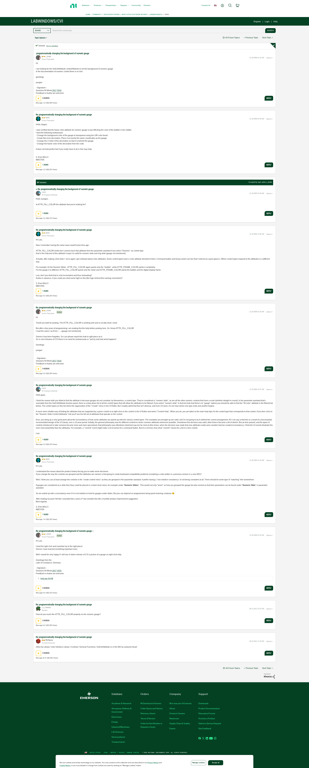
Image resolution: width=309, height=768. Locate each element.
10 (43, 658)
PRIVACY (122, 752)
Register (257, 22)
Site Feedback (204, 728)
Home (88, 14)
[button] (38, 98)
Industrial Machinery (121, 726)
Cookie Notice (65, 765)
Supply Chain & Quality (179, 723)
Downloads (203, 703)
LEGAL (106, 752)
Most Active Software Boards (134, 14)
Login (267, 22)
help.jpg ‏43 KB (46, 579)
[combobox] (157, 30)
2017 (54, 90)
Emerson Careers (177, 713)
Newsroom (174, 718)
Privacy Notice (152, 762)
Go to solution (52, 46)
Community (97, 14)
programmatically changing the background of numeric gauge (62, 53)
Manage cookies (133, 752)
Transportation (118, 741)
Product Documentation (209, 708)
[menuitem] (86, 6)
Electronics (117, 716)
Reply (268, 98)
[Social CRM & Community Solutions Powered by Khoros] (269, 676)
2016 (59, 90)
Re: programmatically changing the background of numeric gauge (64, 114)
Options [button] (268, 58)
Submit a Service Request (209, 723)
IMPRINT (113, 752)
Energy (115, 721)
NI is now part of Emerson (180, 703)
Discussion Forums (111, 14)
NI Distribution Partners (150, 703)
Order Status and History (151, 708)
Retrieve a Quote (147, 713)
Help (275, 22)
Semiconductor (118, 737)
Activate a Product (206, 718)
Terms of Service (147, 718)
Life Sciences (117, 731)
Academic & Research (121, 703)
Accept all (215, 763)
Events (172, 728)
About (172, 708)
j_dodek (269, 182)
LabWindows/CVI (155, 14)
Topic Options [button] (40, 38)
